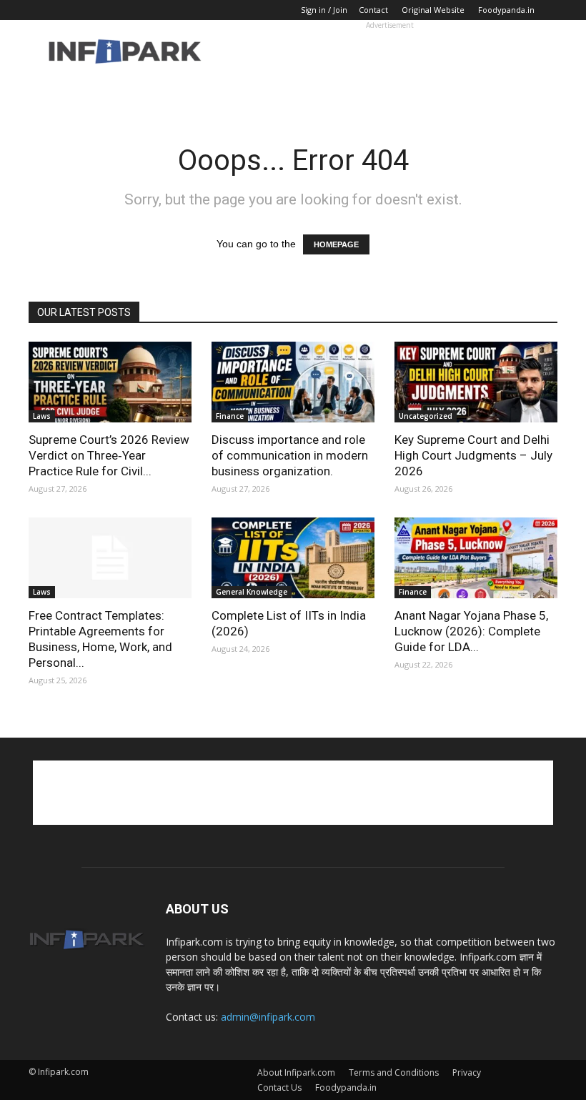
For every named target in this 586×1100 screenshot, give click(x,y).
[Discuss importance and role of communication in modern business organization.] (293, 382)
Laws (42, 416)
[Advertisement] (389, 51)
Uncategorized (425, 416)
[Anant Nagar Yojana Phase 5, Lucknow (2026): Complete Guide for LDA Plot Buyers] (475, 557)
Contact (373, 9)
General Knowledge (251, 592)
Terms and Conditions (394, 1072)
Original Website (433, 9)
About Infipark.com (296, 1072)
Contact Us (279, 1087)
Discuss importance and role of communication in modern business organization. (290, 455)
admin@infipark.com (268, 1017)
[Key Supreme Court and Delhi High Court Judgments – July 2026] (475, 382)
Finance (230, 416)
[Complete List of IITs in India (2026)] (293, 557)
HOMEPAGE (336, 244)
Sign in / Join (324, 9)
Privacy (466, 1072)
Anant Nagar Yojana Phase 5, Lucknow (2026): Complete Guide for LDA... (471, 631)
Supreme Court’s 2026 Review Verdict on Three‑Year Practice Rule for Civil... (109, 455)
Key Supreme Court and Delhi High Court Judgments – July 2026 (473, 455)
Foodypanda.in (506, 9)
